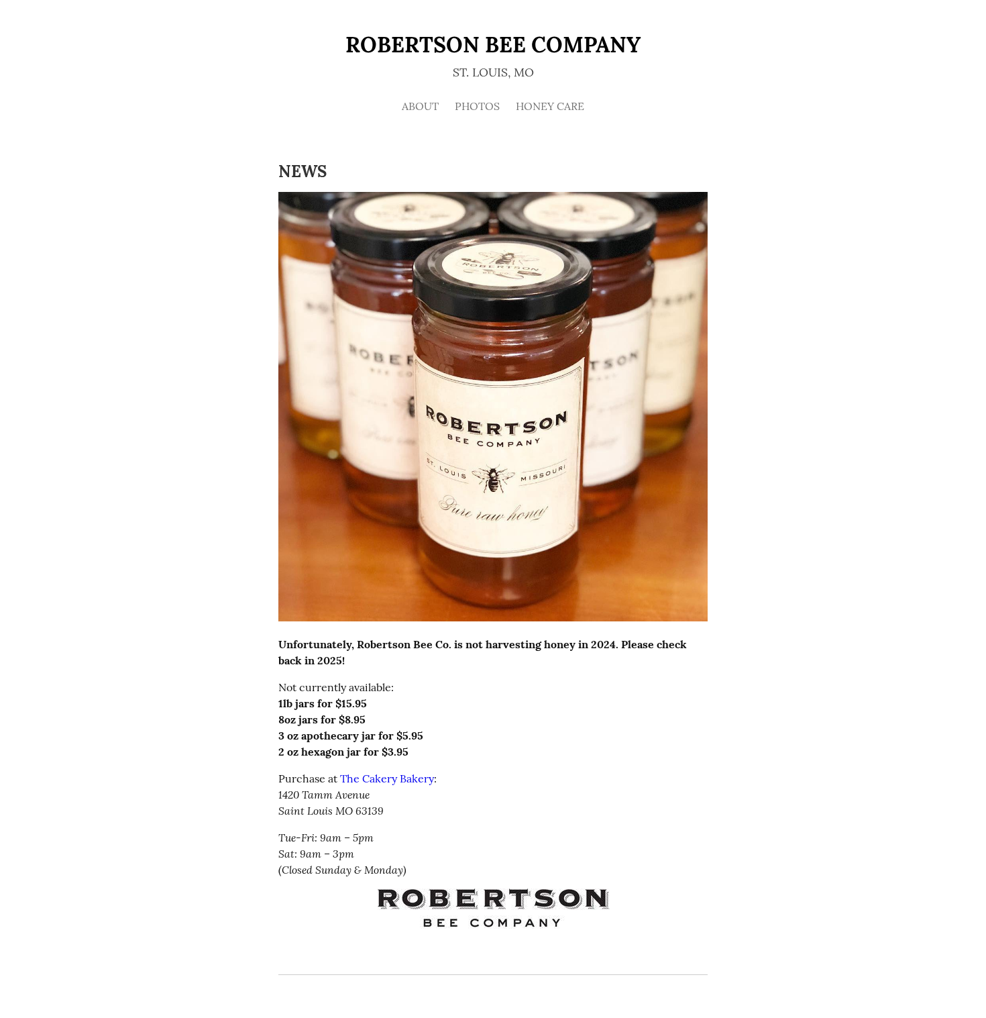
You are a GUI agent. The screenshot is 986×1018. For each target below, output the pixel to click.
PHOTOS (477, 106)
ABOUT (420, 106)
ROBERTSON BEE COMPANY (493, 44)
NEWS (302, 171)
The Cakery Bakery (387, 778)
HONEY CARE (550, 106)
